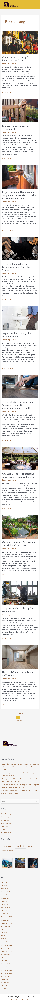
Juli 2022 (4, 957)
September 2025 (6, 901)
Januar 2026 (5, 895)
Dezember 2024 (6, 907)
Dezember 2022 (6, 945)
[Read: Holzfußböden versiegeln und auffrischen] (20, 657)
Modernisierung (7, 850)
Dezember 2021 (6, 970)
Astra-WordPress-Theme (20, 999)
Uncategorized (6, 832)
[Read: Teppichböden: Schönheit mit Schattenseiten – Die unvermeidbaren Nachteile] (20, 386)
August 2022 (5, 954)
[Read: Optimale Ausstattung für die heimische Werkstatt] (20, 42)
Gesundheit (5, 820)
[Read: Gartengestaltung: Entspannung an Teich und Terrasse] (20, 527)
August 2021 (5, 982)
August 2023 (5, 926)
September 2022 (6, 951)
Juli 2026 (4, 882)
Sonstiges (4, 826)
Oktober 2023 (5, 920)
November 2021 (6, 973)
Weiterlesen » (7, 92)
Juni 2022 (4, 961)
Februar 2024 (5, 914)
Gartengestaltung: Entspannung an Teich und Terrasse (19, 543)
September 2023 (6, 923)
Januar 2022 (5, 967)
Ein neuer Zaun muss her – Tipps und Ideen (16, 127)
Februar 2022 (5, 964)
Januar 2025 (5, 904)
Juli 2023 (4, 929)
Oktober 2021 (5, 976)
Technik (3, 829)
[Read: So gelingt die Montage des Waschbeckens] (20, 318)
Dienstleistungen (7, 814)
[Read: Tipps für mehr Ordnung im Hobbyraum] (20, 593)
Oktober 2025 (5, 898)
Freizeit (20, 846)
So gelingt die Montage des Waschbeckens (16, 335)
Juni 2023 (4, 932)
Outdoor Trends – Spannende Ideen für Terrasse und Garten (18, 475)
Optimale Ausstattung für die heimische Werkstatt (18, 59)
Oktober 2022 (5, 948)
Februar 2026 (5, 892)
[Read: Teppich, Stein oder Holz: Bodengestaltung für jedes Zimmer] (20, 248)
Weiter (20, 721)
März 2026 (4, 889)
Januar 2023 (5, 942)
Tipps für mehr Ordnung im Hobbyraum (17, 610)
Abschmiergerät (7, 846)
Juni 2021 (4, 989)
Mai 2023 (4, 936)
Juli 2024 (4, 910)
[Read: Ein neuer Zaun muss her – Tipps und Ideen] (20, 110)
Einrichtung (5, 817)
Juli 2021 (4, 986)
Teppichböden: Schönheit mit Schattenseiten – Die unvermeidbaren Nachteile (18, 405)
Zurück (20, 714)
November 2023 (6, 917)
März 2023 (4, 939)
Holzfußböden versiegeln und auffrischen (18, 674)
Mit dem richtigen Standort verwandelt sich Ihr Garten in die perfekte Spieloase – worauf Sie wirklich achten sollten (20, 767)
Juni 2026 (4, 885)
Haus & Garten (6, 823)
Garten (30, 846)
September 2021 (6, 979)
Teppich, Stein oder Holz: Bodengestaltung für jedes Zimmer (16, 267)
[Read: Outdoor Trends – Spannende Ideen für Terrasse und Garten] (20, 458)
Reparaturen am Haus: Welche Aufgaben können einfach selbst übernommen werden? (19, 195)
